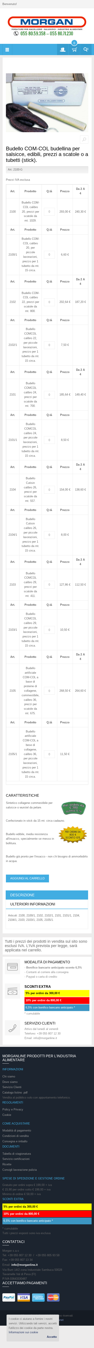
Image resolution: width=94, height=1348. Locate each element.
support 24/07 (12, 1027)
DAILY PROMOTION (12, 991)
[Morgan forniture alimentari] (47, 26)
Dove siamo (9, 1082)
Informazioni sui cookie (23, 1332)
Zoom (84, 139)
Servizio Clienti (11, 1087)
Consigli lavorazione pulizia (19, 1169)
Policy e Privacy (12, 1109)
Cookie (6, 1114)
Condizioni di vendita (15, 1136)
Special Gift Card (12, 966)
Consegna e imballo (14, 1141)
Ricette (6, 1164)
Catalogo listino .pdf (15, 1092)
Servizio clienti (39, 1023)
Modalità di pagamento (47, 962)
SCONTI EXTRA (37, 986)
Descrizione (22, 895)
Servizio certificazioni (16, 1159)
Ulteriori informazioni (32, 904)
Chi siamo (8, 1076)
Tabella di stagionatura (16, 1153)
